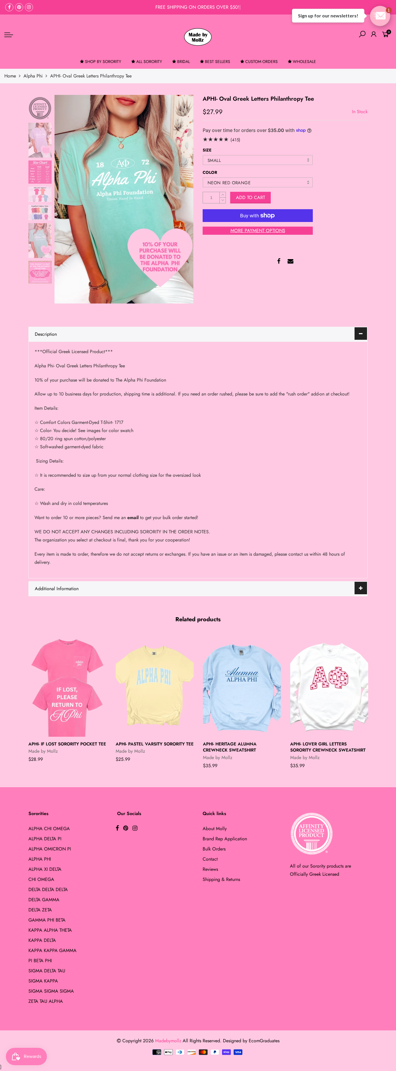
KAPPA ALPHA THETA (50, 930)
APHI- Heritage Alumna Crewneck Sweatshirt (230, 747)
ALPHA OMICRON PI (49, 849)
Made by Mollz (43, 751)
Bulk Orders (214, 849)
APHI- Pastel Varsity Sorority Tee (155, 744)
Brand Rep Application (225, 838)
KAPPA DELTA (42, 940)
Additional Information (57, 588)
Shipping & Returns (221, 879)
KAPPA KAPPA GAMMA (52, 950)
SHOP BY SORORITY (103, 61)
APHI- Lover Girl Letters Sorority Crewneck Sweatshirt (328, 747)
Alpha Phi (33, 76)
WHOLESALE (304, 61)
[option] (124, 199)
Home (10, 76)
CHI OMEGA (41, 879)
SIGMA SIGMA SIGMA (51, 991)
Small (214, 160)
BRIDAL (183, 61)
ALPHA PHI (39, 859)
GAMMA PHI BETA (47, 920)
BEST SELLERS (217, 61)
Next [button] (179, 199)
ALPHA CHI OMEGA (49, 828)
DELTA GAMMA (43, 899)
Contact (210, 859)
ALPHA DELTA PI (44, 838)
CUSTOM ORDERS (261, 61)
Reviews (210, 869)
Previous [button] (69, 199)
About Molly (215, 828)
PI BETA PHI (40, 960)
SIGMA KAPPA (43, 981)
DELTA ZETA (40, 909)
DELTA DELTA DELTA (48, 889)
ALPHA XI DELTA (44, 869)
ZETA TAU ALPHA (45, 1001)
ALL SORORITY (149, 61)
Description (46, 334)
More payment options (257, 230)
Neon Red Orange (229, 183)
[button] (380, 16)
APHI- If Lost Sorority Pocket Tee (67, 744)
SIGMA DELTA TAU (46, 970)
